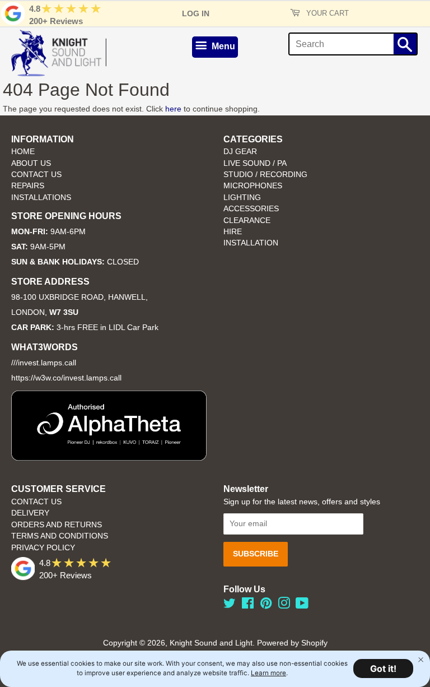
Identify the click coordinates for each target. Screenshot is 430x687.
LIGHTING (242, 197)
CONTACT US (36, 174)
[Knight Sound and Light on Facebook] (247, 605)
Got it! (383, 668)
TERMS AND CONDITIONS (59, 536)
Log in (195, 13)
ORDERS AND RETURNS (56, 525)
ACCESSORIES (251, 209)
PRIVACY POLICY (43, 548)
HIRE (232, 232)
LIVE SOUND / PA (255, 163)
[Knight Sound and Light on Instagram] (284, 605)
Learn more (268, 673)
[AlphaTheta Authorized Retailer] (109, 457)
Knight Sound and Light (211, 643)
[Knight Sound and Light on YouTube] (302, 605)
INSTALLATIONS (41, 197)
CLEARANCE (246, 220)
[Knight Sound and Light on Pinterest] (266, 605)
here (173, 108)
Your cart (326, 13)
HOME (23, 151)
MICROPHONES (252, 186)
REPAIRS (27, 186)
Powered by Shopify (292, 643)
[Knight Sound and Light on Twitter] (229, 605)
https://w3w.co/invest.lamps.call (66, 378)
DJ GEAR (240, 151)
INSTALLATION (250, 243)
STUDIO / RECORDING (265, 174)
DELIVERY (30, 513)
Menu (222, 46)
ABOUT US (31, 163)
